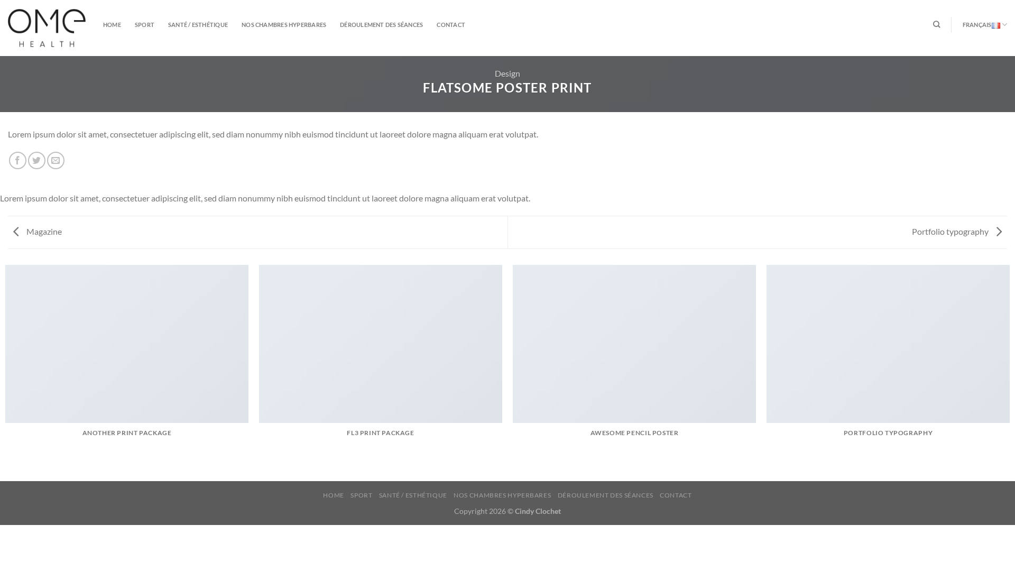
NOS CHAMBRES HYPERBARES (284, 24)
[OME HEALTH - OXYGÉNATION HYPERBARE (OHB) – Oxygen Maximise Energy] (47, 28)
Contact (451, 24)
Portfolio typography (951, 231)
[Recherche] (936, 24)
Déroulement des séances (381, 24)
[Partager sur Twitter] (36, 160)
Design (507, 73)
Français (977, 24)
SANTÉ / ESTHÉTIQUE (198, 24)
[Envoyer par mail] (55, 160)
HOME (112, 24)
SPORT (144, 24)
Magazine (43, 231)
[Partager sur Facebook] (17, 160)
